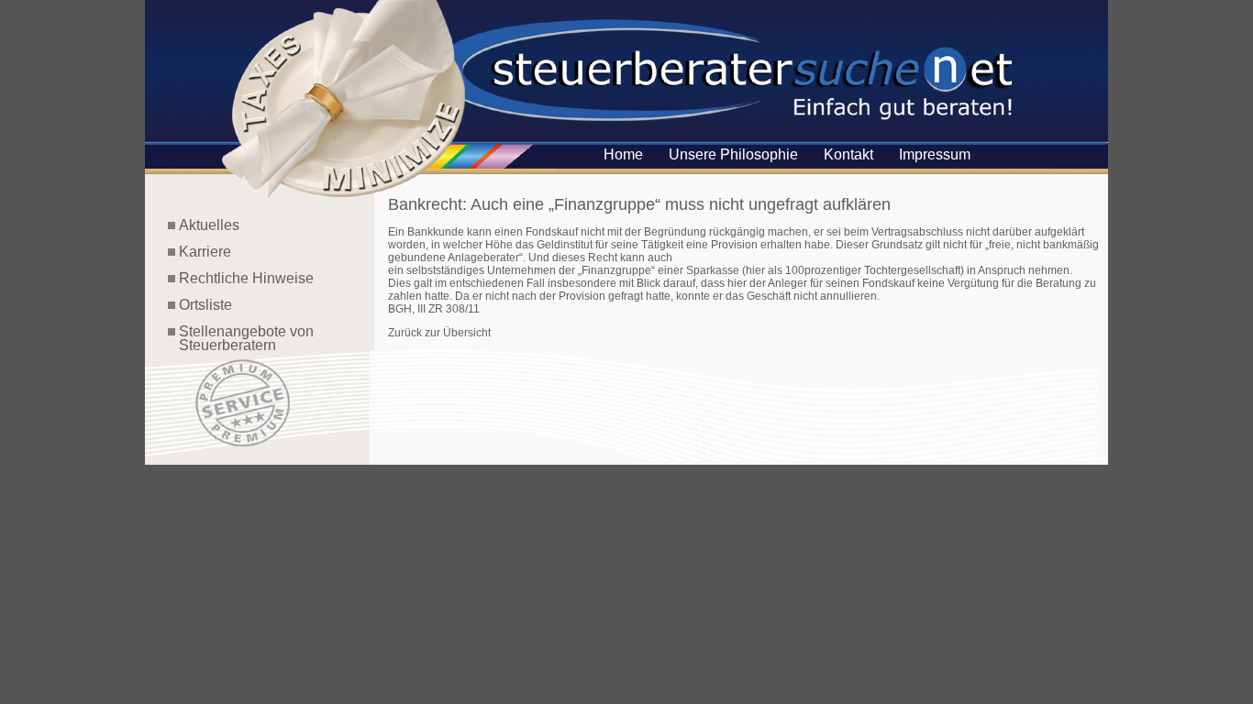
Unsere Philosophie (733, 154)
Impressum (934, 154)
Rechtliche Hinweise (246, 278)
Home (623, 154)
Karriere (205, 251)
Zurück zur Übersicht (439, 332)
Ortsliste (205, 305)
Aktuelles (209, 225)
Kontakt (848, 154)
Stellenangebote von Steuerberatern (241, 338)
